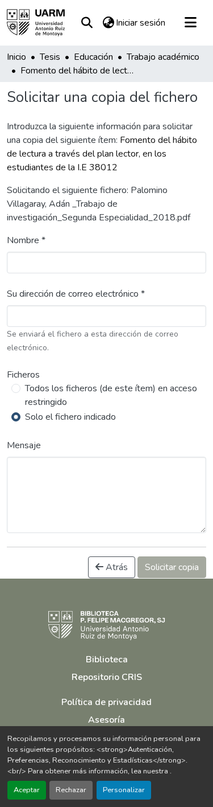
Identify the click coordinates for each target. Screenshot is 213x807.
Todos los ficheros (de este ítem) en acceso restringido (111, 395)
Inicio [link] (16, 57)
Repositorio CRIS (107, 677)
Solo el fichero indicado (70, 417)
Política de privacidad (106, 702)
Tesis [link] (50, 57)
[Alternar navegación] (190, 23)
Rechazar (71, 790)
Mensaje (24, 445)
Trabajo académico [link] (163, 57)
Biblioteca (107, 659)
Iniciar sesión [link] (140, 23)
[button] (36, 22)
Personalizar (124, 790)
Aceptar (27, 790)
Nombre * (26, 240)
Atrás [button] (115, 567)
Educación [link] (93, 57)
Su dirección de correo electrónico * (76, 294)
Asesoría (106, 720)
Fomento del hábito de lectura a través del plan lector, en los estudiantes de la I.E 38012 (102, 154)
